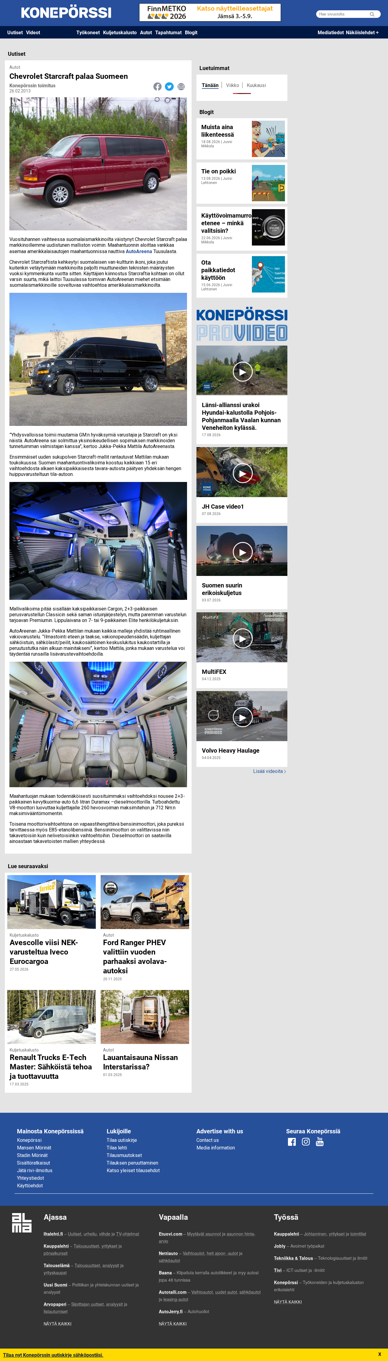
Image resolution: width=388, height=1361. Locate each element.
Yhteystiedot (30, 1178)
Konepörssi (29, 1140)
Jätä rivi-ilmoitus (34, 1170)
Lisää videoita (269, 771)
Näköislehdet (360, 32)
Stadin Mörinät (32, 1155)
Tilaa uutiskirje (122, 1140)
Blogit (191, 32)
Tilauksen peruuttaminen (132, 1163)
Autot (146, 32)
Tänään (210, 85)
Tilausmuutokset (124, 1155)
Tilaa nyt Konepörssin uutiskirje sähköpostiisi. (53, 1355)
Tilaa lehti (117, 1148)
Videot (33, 32)
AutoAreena (139, 251)
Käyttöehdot (30, 1186)
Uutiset (15, 32)
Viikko (232, 85)
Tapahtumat (168, 32)
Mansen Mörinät (34, 1148)
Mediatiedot (331, 32)
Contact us (207, 1140)
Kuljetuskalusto (120, 32)
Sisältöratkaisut (33, 1163)
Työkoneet (88, 32)
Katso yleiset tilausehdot (133, 1170)
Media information (215, 1148)
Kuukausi (256, 85)
